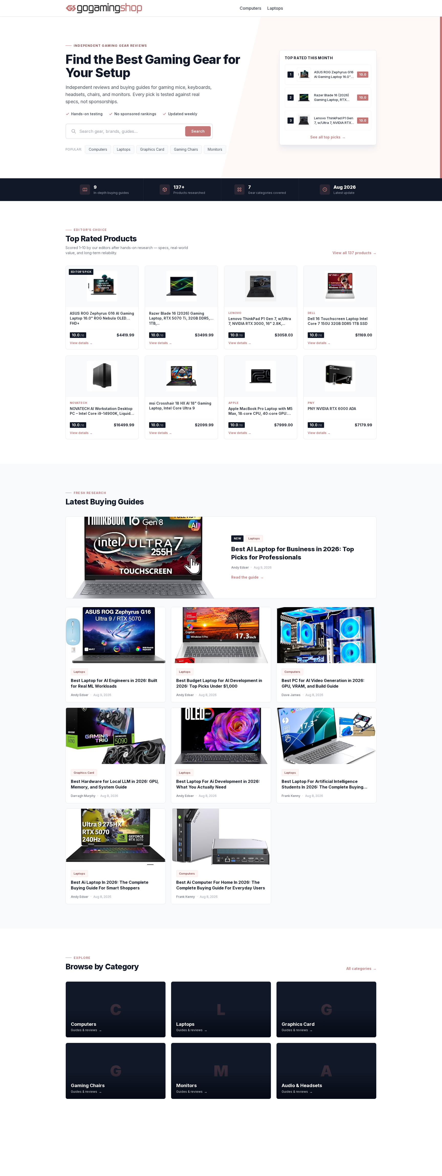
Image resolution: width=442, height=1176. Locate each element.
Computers (250, 8)
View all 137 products (355, 253)
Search (198, 131)
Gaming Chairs (186, 149)
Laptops (275, 8)
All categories (361, 968)
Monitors (215, 149)
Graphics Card (152, 149)
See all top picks (328, 137)
